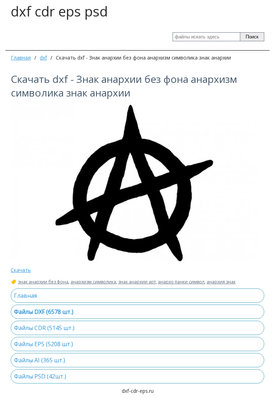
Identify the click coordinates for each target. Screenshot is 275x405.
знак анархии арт (137, 282)
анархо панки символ (181, 282)
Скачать (21, 270)
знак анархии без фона (43, 282)
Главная (21, 57)
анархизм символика (93, 282)
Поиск (252, 36)
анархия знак (221, 282)
